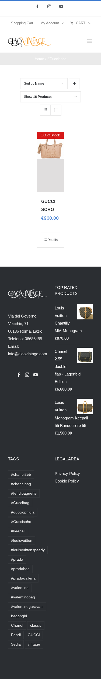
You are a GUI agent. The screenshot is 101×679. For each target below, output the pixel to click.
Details (52, 240)
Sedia (16, 644)
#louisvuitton (21, 541)
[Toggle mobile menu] (90, 41)
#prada (17, 559)
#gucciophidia (22, 512)
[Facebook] (19, 375)
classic (35, 625)
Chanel (17, 625)
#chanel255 (21, 475)
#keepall (18, 531)
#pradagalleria (23, 578)
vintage (34, 644)
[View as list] (56, 110)
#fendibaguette (24, 493)
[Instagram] (27, 375)
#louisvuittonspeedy (28, 550)
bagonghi (19, 616)
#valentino (20, 588)
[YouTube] (35, 375)
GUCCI (34, 635)
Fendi (16, 635)
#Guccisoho (21, 522)
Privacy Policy (67, 473)
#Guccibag (20, 503)
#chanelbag (21, 484)
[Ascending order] (74, 83)
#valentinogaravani (27, 607)
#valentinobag (23, 597)
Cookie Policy (67, 481)
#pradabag (20, 569)
